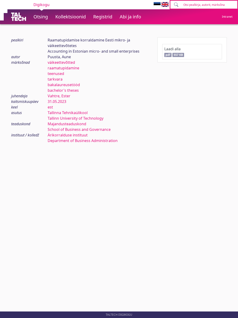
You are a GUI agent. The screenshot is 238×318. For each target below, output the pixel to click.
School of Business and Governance (79, 129)
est (50, 107)
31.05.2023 (57, 101)
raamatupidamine (63, 68)
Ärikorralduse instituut (68, 135)
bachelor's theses (63, 90)
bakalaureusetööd (64, 84)
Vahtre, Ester (59, 95)
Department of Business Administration (83, 140)
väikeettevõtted (61, 62)
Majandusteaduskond (67, 123)
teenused (56, 73)
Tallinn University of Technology (75, 118)
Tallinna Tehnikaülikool (68, 112)
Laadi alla (173, 51)
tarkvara (55, 79)
